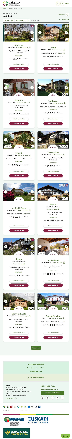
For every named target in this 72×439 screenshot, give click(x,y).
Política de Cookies (24, 410)
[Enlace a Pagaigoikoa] (53, 140)
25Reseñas (42, 308)
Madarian (18, 45)
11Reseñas (8, 308)
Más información (18, 64)
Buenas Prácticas (36, 371)
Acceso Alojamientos (37, 377)
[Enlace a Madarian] (19, 32)
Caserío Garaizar (53, 316)
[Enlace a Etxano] (53, 192)
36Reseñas (8, 146)
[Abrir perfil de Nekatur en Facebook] (47, 398)
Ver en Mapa (20, 20)
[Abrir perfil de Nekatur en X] (52, 398)
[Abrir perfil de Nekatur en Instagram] (42, 398)
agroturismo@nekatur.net (49, 389)
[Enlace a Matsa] (53, 32)
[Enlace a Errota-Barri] (53, 246)
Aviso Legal (14, 410)
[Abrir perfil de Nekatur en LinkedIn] (62, 398)
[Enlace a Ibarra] (19, 246)
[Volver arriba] (66, 410)
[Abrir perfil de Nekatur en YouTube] (57, 398)
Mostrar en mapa (23, 47)
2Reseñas (42, 253)
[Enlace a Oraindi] (19, 140)
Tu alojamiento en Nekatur (36, 368)
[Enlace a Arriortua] (19, 87)
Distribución (18, 55)
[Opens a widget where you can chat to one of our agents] (65, 436)
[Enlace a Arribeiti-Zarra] (19, 192)
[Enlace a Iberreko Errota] (19, 301)
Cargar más (36, 348)
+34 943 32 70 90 (48, 386)
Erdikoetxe (53, 101)
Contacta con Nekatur (52, 393)
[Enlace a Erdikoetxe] (53, 87)
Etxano (53, 204)
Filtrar (7, 20)
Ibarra (19, 259)
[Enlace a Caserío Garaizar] (53, 301)
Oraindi (18, 153)
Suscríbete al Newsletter (36, 364)
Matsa (53, 47)
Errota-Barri (53, 260)
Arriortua (19, 100)
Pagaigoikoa (53, 152)
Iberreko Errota (19, 313)
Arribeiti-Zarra (19, 208)
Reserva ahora (19, 68)
